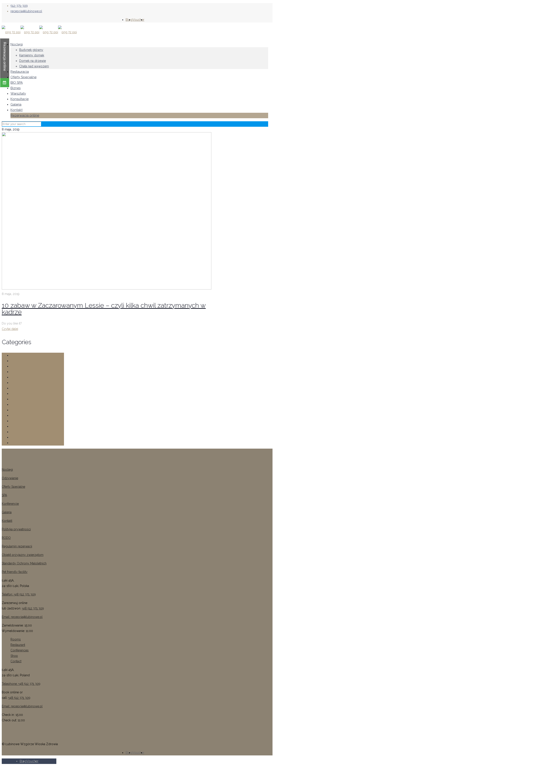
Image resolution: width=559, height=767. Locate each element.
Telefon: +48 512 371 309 (19, 594)
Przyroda (16, 415)
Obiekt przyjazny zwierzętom (22, 555)
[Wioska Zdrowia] (39, 32)
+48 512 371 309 (33, 608)
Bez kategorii (19, 361)
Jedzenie (16, 388)
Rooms (15, 639)
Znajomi (16, 442)
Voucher (138, 19)
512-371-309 (19, 5)
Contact (15, 661)
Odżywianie (10, 478)
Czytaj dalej (10, 329)
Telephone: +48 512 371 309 (21, 683)
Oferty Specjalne (13, 486)
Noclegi (7, 469)
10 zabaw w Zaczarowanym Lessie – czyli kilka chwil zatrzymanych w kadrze (104, 309)
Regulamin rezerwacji (17, 546)
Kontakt (7, 520)
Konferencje (10, 503)
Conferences (19, 650)
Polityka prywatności (16, 529)
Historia (15, 382)
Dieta (13, 366)
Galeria (7, 512)
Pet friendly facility (15, 572)
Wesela (15, 432)
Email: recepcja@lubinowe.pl (22, 617)
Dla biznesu (18, 371)
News (14, 399)
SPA (13, 421)
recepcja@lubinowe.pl (26, 11)
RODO (6, 538)
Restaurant (17, 645)
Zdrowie (16, 437)
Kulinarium (17, 393)
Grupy (14, 377)
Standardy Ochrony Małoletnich (24, 563)
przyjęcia (16, 410)
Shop (14, 656)
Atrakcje (16, 355)
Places (15, 404)
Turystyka (17, 426)
